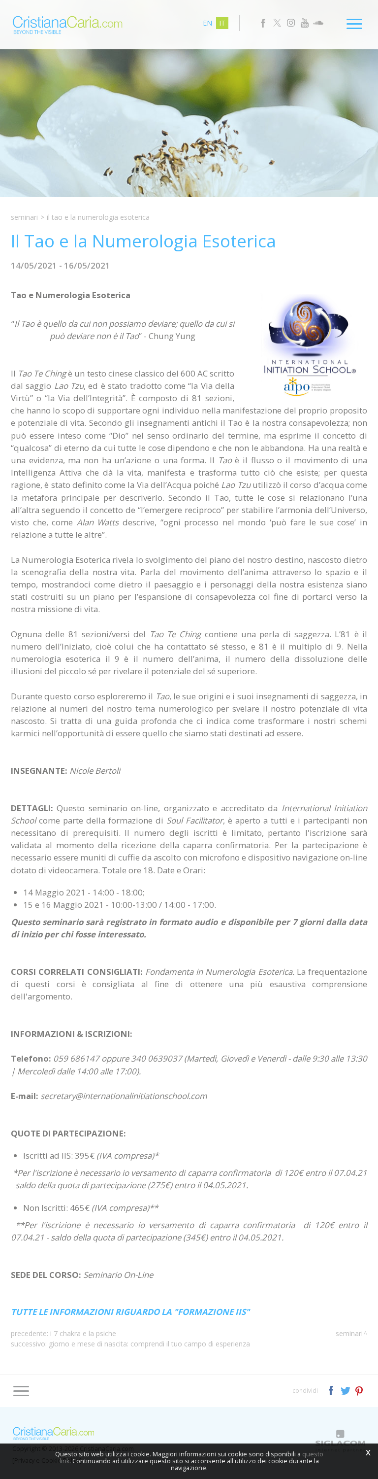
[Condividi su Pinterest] (359, 1390)
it (222, 23)
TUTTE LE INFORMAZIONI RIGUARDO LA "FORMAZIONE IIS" (130, 1311)
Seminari (24, 217)
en (207, 23)
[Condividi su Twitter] (346, 1390)
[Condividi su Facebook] (332, 1390)
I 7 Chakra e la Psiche (83, 1333)
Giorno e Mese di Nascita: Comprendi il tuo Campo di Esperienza (149, 1343)
